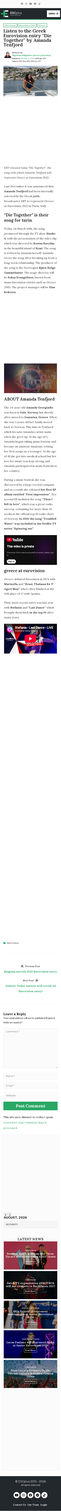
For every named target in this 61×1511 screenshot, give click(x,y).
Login (43, 1504)
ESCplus (24, 1481)
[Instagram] (26, 3)
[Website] (30, 1095)
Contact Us (19, 1504)
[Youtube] (17, 1495)
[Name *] (30, 1076)
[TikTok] (39, 3)
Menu (52, 13)
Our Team (33, 1504)
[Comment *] (30, 1067)
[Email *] (30, 1085)
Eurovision (13, 943)
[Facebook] (22, 3)
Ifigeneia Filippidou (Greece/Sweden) (31, 55)
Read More (30, 1261)
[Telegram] (35, 3)
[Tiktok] (44, 1495)
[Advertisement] (30, 132)
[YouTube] (30, 3)
